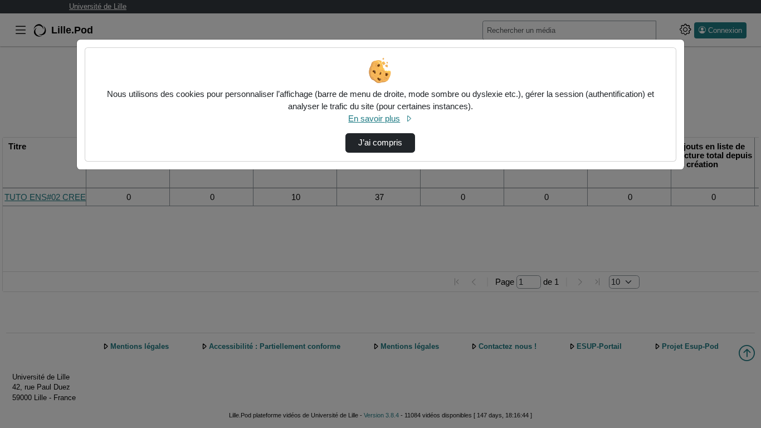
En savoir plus (374, 118)
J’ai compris (380, 142)
